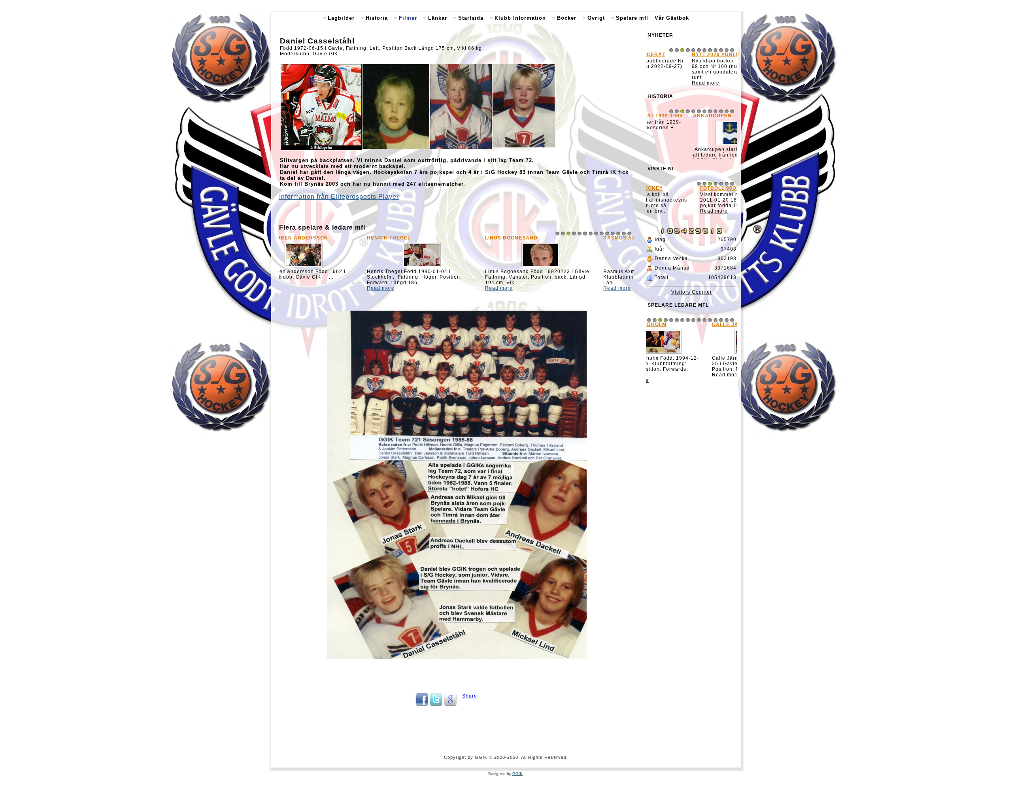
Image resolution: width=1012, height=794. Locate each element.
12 (618, 233)
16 (732, 332)
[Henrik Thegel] (338, 267)
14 (629, 233)
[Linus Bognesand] (456, 267)
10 (607, 233)
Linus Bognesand (427, 238)
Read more (297, 288)
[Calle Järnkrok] (691, 366)
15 (726, 332)
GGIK (517, 773)
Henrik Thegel (305, 238)
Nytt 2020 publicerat (682, 54)
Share (469, 696)
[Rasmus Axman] (574, 267)
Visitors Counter (691, 304)
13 (623, 233)
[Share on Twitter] (436, 704)
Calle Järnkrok (675, 336)
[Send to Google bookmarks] (450, 704)
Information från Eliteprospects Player (339, 196)
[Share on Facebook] (421, 704)
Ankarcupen (669, 118)
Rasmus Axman (542, 238)
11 (612, 233)
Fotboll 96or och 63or (684, 203)
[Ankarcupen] (691, 147)
